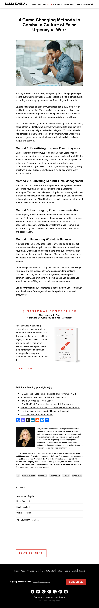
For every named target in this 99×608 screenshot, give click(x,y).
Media (79, 4)
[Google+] (44, 592)
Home (16, 571)
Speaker (56, 4)
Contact (86, 4)
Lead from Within (28, 475)
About (34, 4)
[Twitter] (38, 592)
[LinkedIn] (60, 592)
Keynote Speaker (48, 571)
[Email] (66, 592)
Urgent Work (77, 475)
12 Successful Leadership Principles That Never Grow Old (48, 393)
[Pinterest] (49, 592)
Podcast (65, 4)
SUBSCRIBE (76, 581)
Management (55, 475)
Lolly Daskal (16, 3)
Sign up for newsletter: (20, 581)
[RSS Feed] (55, 592)
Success (66, 475)
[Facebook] (32, 592)
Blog (49, 4)
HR (18, 475)
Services (42, 4)
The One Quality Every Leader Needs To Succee (45, 410)
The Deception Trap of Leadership (37, 414)
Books (73, 4)
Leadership (42, 475)
